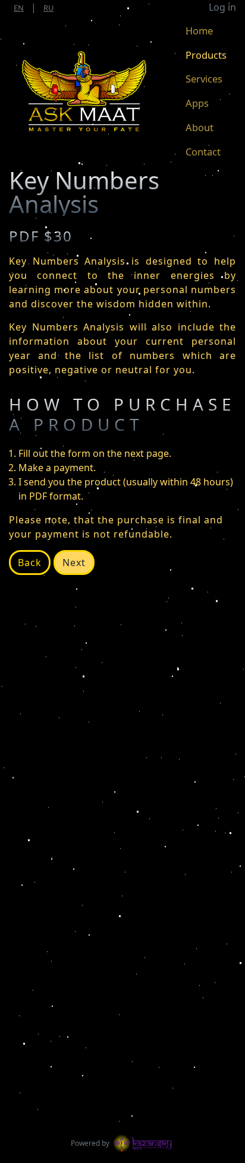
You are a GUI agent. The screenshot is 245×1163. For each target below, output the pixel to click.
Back (30, 562)
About (199, 127)
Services (204, 78)
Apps (197, 103)
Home (199, 30)
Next (74, 562)
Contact (203, 151)
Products (206, 54)
